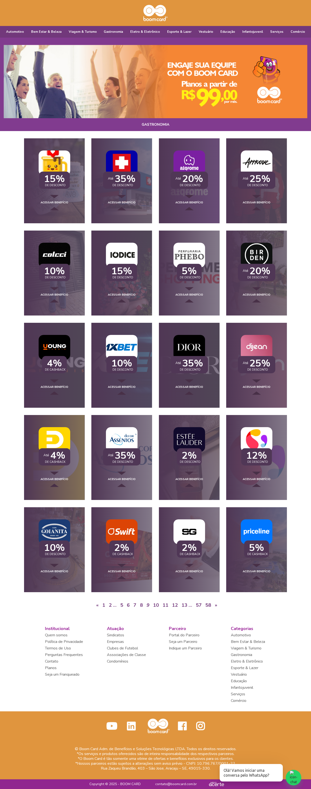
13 (184, 605)
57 (199, 605)
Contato (51, 661)
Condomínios (117, 661)
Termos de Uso (58, 648)
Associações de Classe (126, 654)
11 (165, 605)
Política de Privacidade (64, 641)
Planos (51, 668)
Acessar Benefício (54, 202)
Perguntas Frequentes (64, 654)
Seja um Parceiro (183, 641)
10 (156, 605)
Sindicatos (115, 635)
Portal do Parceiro (184, 635)
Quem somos (56, 635)
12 (175, 605)
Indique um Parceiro (185, 648)
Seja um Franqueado (62, 674)
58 (208, 605)
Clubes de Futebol (122, 648)
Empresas (115, 641)
